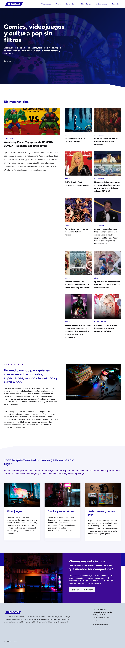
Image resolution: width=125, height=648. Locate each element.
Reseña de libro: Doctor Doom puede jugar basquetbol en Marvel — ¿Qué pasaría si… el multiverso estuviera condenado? (78, 331)
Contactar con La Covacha (82, 590)
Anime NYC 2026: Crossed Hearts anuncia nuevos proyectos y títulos (105, 328)
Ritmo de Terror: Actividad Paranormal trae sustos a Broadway (106, 141)
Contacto (115, 4)
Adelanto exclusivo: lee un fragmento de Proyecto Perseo (76, 232)
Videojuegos (46, 4)
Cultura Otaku (71, 4)
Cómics (58, 4)
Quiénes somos (101, 4)
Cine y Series (86, 4)
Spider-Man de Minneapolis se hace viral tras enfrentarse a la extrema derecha (107, 284)
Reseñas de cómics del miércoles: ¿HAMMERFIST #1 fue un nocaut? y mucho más (77, 284)
